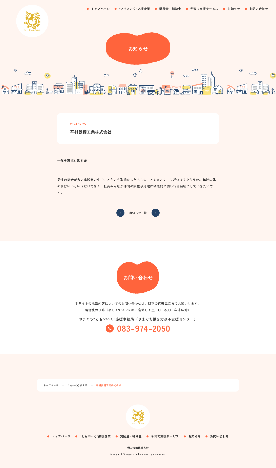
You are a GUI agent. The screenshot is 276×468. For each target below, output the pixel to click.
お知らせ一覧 (138, 213)
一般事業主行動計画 (72, 160)
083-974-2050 (144, 328)
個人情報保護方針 (138, 448)
